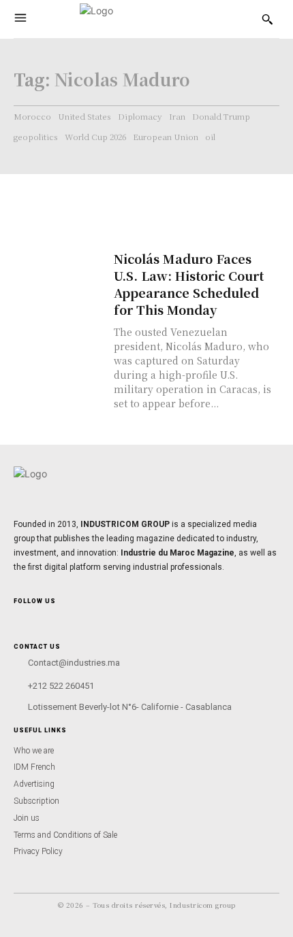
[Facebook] (31, 618)
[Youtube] (53, 618)
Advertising (34, 784)
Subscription (36, 801)
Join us (27, 818)
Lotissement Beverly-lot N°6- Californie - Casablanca (130, 707)
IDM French (34, 767)
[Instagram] (19, 618)
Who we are (34, 750)
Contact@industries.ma (74, 663)
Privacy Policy (38, 851)
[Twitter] (65, 618)
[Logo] (141, 19)
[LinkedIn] (42, 618)
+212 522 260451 (61, 686)
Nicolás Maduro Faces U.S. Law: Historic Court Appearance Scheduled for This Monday (189, 284)
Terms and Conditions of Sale (65, 835)
